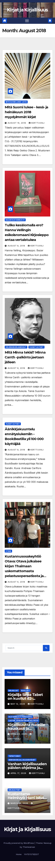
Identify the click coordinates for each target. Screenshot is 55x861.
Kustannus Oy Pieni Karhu (20, 717)
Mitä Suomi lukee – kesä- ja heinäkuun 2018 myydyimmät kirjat (26, 112)
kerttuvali (38, 123)
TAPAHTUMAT (14, 756)
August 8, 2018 (17, 246)
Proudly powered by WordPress (19, 843)
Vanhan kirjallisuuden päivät (22, 760)
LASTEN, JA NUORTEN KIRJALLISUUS (23, 721)
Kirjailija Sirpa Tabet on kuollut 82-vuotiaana (25, 698)
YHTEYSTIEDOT (31, 854)
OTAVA (8, 551)
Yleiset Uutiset (36, 347)
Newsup (47, 843)
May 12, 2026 (18, 704)
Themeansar (29, 847)
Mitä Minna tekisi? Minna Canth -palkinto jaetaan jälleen (25, 357)
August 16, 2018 (17, 123)
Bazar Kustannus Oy (15, 220)
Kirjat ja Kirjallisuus (27, 10)
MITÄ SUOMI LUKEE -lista (16, 102)
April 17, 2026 (19, 773)
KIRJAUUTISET (15, 790)
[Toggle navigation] (27, 21)
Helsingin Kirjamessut (16, 347)
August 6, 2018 (17, 582)
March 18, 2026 (20, 803)
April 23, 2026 (19, 734)
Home (19, 854)
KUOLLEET (25, 690)
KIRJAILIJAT (13, 690)
